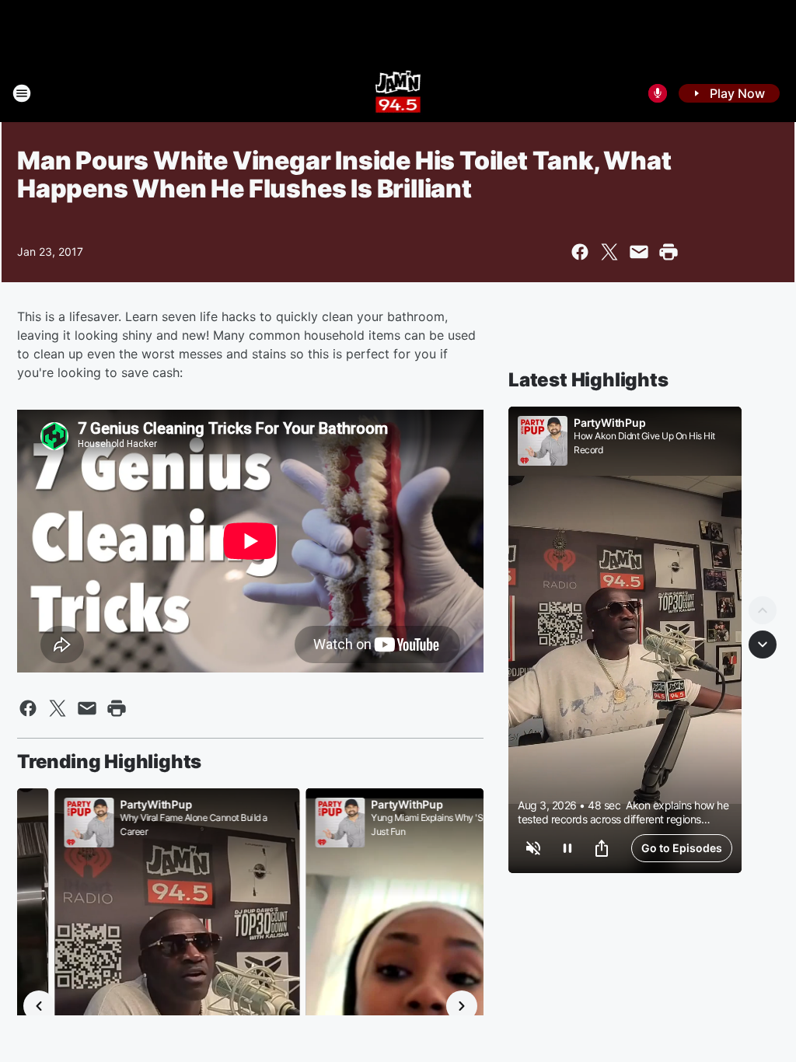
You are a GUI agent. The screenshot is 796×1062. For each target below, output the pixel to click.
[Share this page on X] (609, 252)
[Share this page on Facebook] (580, 252)
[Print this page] (668, 252)
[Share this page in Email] (639, 252)
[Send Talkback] (657, 93)
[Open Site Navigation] (21, 93)
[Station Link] (398, 93)
